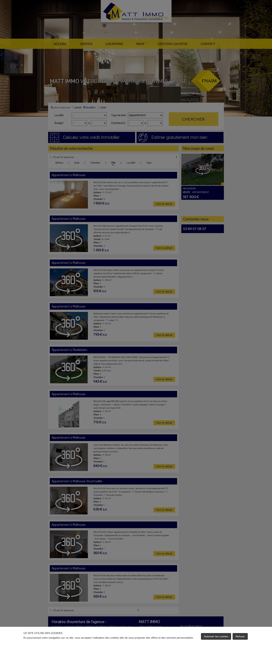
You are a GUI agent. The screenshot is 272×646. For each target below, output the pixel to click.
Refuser (240, 636)
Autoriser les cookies (216, 636)
